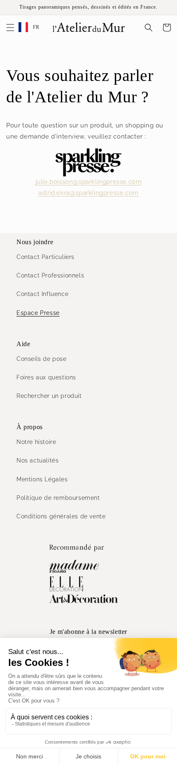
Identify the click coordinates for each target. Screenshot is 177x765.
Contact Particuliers (45, 257)
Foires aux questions (46, 377)
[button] (10, 27)
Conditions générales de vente (60, 516)
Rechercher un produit (49, 396)
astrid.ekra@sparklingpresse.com (88, 192)
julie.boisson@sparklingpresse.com (88, 181)
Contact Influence (42, 294)
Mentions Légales (42, 479)
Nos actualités (37, 460)
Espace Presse (38, 313)
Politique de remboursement (58, 498)
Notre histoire (36, 442)
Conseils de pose (41, 359)
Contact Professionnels (50, 275)
